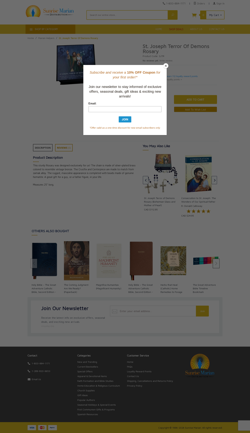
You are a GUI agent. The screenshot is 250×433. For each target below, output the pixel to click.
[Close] (165, 65)
